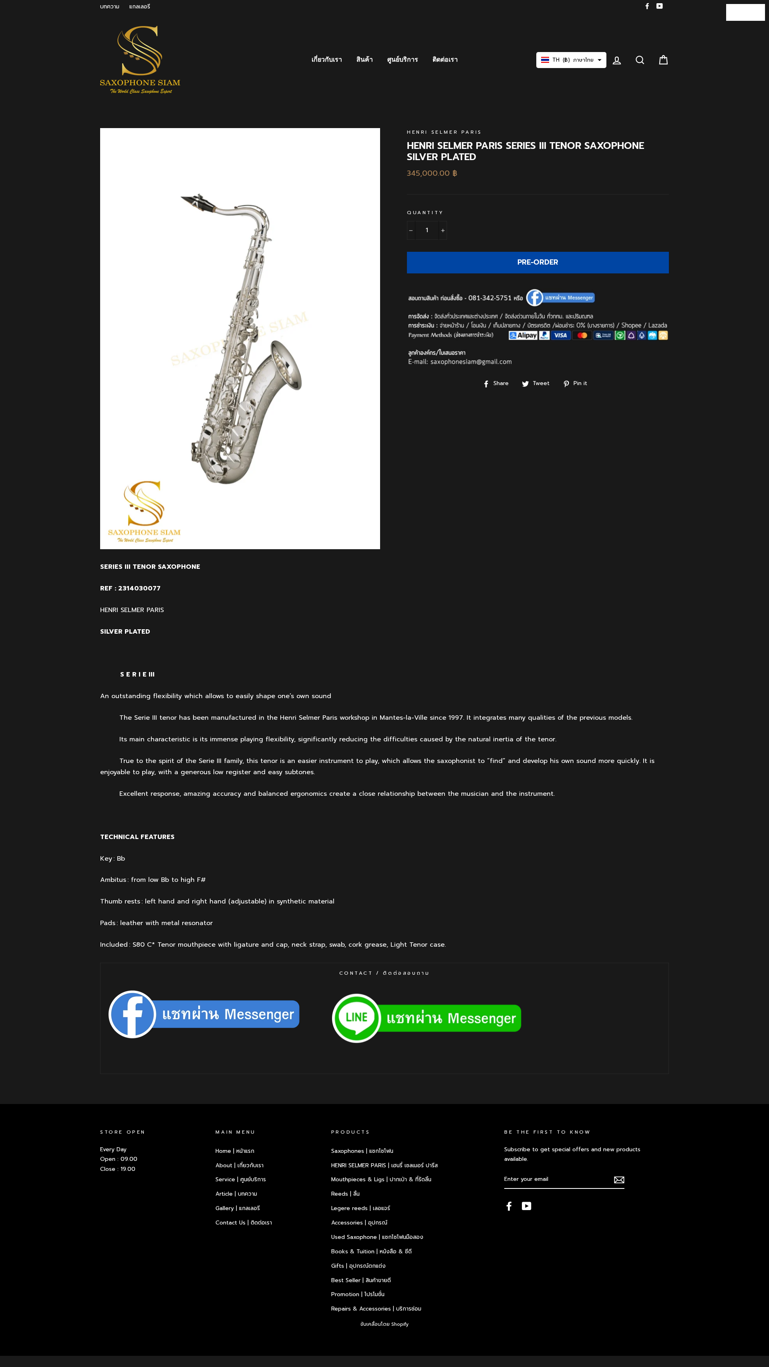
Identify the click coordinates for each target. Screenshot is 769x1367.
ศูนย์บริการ (402, 59)
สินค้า (364, 59)
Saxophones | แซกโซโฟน (362, 1151)
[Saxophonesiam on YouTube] (526, 1205)
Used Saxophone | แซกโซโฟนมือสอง (377, 1237)
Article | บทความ (236, 1194)
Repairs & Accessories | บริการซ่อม (376, 1309)
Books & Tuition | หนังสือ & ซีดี (371, 1251)
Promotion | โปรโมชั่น (357, 1294)
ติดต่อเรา (445, 59)
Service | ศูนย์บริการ (240, 1179)
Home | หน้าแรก (234, 1151)
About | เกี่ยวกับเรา (239, 1165)
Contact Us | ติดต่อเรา (243, 1222)
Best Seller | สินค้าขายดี (361, 1280)
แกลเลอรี (139, 6)
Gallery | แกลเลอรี (237, 1208)
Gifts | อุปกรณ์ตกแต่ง (358, 1266)
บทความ (109, 6)
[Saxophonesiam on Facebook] (509, 1205)
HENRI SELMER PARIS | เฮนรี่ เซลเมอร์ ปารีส (384, 1165)
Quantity (425, 212)
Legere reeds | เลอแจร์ (360, 1208)
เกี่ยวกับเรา (327, 59)
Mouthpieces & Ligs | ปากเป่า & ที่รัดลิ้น (381, 1179)
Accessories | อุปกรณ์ (359, 1222)
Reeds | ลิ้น (345, 1194)
